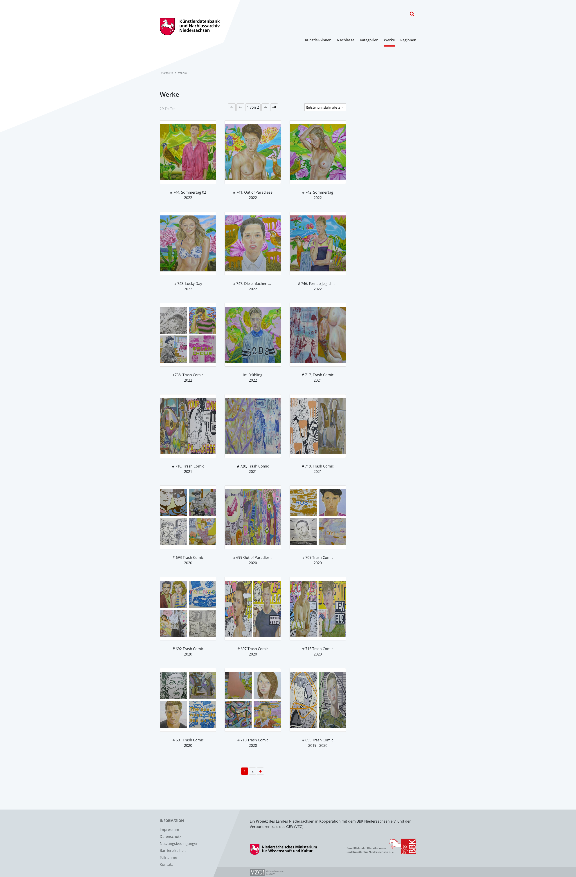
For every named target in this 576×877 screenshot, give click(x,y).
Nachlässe (345, 40)
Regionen (408, 40)
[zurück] (240, 107)
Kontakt (166, 864)
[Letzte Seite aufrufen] (231, 107)
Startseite (167, 73)
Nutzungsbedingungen (179, 843)
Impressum (169, 829)
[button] (253, 107)
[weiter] (265, 107)
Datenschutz (170, 836)
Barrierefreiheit (173, 850)
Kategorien (369, 40)
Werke (389, 40)
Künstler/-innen (318, 40)
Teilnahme (168, 857)
